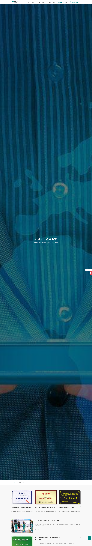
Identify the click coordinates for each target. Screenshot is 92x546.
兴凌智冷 (39, 2)
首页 (29, 2)
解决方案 (44, 2)
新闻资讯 (60, 2)
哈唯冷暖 (33, 2)
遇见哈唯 (54, 2)
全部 (14, 482)
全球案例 (49, 2)
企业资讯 (19, 482)
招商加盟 (65, 2)
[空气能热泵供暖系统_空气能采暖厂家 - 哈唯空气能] (15, 1)
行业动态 (24, 482)
